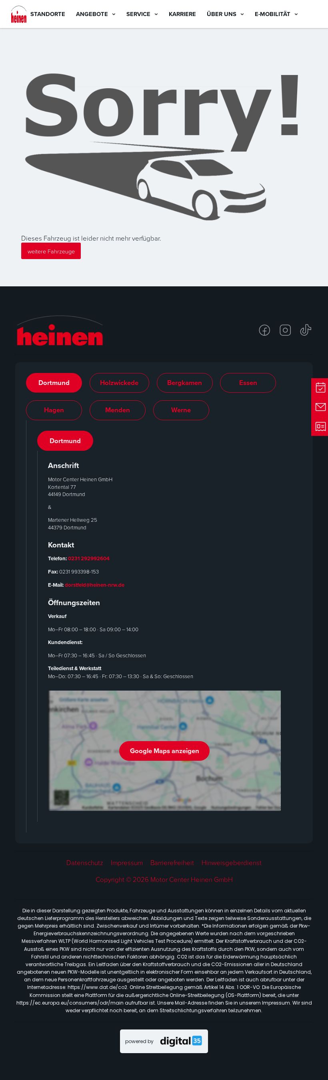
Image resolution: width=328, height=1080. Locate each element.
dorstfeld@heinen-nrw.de (94, 585)
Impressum (127, 862)
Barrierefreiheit (172, 862)
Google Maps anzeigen (164, 751)
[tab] (54, 383)
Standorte (47, 14)
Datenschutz (84, 862)
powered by (139, 1041)
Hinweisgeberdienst (232, 862)
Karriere (182, 14)
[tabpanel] (164, 626)
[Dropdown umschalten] (114, 14)
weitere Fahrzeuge (51, 251)
